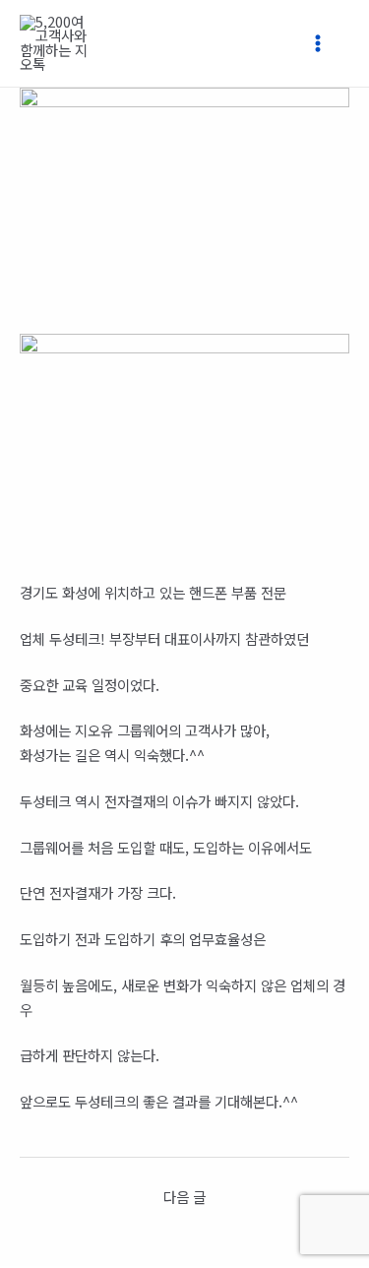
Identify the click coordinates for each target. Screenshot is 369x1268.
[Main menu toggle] (325, 43)
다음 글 (184, 1196)
